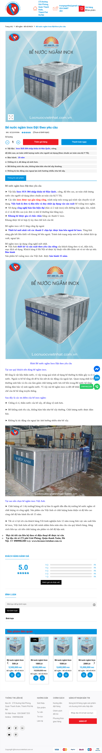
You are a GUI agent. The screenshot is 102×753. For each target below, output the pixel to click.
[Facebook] (15, 728)
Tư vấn (40, 712)
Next (94, 663)
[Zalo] (97, 378)
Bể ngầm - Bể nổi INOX (24, 27)
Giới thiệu (41, 703)
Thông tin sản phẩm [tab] (15, 178)
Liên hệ (40, 721)
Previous (7, 663)
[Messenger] (97, 369)
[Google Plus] (22, 728)
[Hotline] (97, 386)
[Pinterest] (15, 734)
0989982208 (86, 386)
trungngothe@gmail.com (70, 6)
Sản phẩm (41, 708)
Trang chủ (9, 27)
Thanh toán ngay (79, 142)
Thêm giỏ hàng (40, 142)
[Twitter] (9, 728)
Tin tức (40, 717)
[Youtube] (9, 734)
